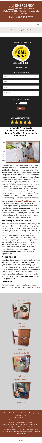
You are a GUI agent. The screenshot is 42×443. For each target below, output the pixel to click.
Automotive (33, 424)
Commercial (23, 424)
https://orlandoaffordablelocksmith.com (21, 420)
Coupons (21, 427)
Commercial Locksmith (21, 300)
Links (36, 429)
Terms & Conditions (10, 429)
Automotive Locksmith (21, 353)
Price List (22, 429)
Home (13, 30)
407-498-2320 (25, 17)
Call (21, 440)
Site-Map (30, 429)
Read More (21, 323)
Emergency (12, 427)
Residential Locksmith (21, 327)
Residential (13, 424)
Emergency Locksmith (21, 379)
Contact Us (30, 427)
